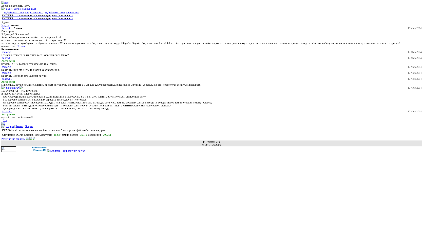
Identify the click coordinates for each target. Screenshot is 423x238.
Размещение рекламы (13, 139)
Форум (10, 126)
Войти (9, 8)
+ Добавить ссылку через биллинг (23, 12)
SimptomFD (12, 87)
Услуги (5, 25)
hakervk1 (7, 28)
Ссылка (21, 46)
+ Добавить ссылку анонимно (62, 12)
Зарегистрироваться (25, 8)
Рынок (19, 126)
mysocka (6, 52)
